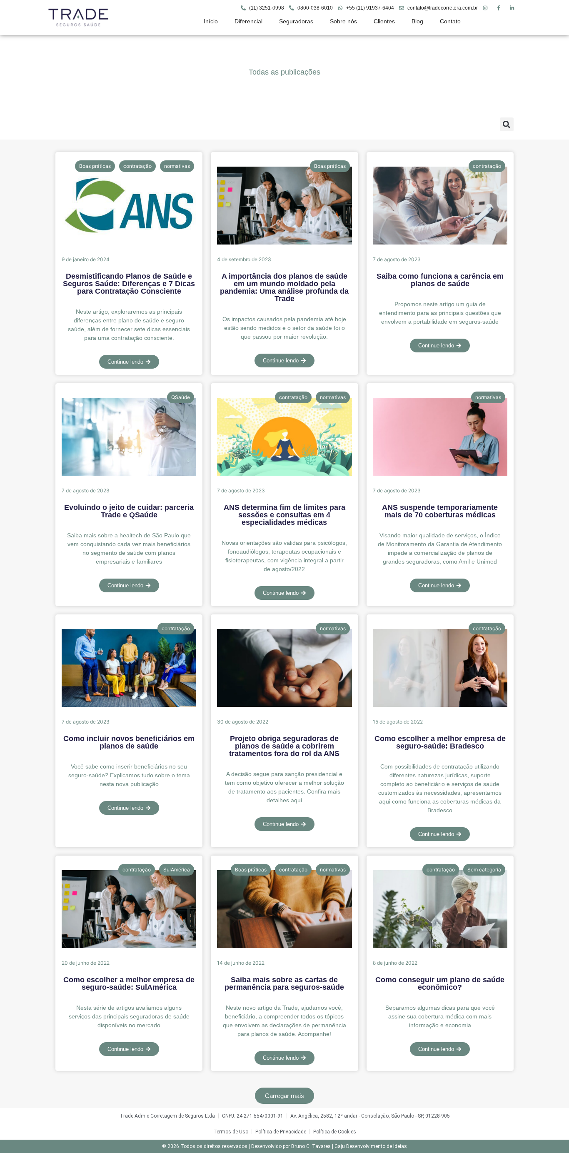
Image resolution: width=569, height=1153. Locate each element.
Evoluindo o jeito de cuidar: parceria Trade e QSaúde (129, 511)
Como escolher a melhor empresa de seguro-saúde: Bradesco (440, 742)
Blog (417, 21)
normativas (177, 166)
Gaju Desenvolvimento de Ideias (370, 1146)
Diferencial (248, 21)
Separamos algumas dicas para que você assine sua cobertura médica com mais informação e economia (440, 1016)
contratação (137, 166)
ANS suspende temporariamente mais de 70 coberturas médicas (440, 511)
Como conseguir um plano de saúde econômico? (439, 983)
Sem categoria (484, 869)
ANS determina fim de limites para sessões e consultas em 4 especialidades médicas (284, 515)
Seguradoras (296, 21)
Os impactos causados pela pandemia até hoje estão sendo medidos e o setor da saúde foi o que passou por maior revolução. (284, 328)
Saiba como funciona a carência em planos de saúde (440, 280)
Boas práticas (95, 166)
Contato (450, 21)
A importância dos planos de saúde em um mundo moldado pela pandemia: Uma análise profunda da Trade (284, 287)
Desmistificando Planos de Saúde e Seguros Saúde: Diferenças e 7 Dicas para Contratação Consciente (129, 283)
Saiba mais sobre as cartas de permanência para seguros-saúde (284, 983)
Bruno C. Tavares (311, 1146)
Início (211, 21)
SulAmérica (176, 869)
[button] (507, 124)
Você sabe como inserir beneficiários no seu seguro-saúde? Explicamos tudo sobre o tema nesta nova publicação (129, 775)
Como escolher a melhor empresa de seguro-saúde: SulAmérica (129, 983)
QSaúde (180, 397)
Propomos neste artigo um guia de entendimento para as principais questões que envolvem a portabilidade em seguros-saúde (440, 313)
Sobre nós (343, 21)
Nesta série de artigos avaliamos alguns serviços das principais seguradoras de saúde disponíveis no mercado (129, 1016)
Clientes (384, 21)
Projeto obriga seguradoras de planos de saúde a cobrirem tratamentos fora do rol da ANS (284, 746)
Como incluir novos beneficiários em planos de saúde (129, 742)
